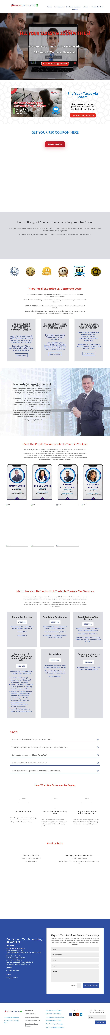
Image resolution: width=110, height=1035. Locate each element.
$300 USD (55, 660)
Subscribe (100, 1022)
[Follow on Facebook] (70, 1014)
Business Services (73, 7)
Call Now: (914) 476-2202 (83, 115)
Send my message (91, 985)
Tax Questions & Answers (55, 1027)
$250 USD (55, 622)
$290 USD (88, 624)
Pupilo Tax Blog (97, 7)
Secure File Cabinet (32, 1017)
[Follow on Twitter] (74, 1014)
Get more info (21, 355)
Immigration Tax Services (55, 1017)
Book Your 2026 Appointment (55, 64)
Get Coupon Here (55, 144)
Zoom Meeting (30, 1014)
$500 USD (89, 662)
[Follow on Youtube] (77, 1014)
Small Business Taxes (53, 1020)
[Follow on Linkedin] (81, 1014)
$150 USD (22, 622)
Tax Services (58, 7)
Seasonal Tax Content (53, 1014)
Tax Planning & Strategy (54, 1024)
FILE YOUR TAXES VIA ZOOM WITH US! (55, 33)
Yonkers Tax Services (11, 1017)
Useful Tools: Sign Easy (33, 1020)
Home (49, 7)
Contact (75, 9)
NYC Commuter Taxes (53, 1010)
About (85, 7)
